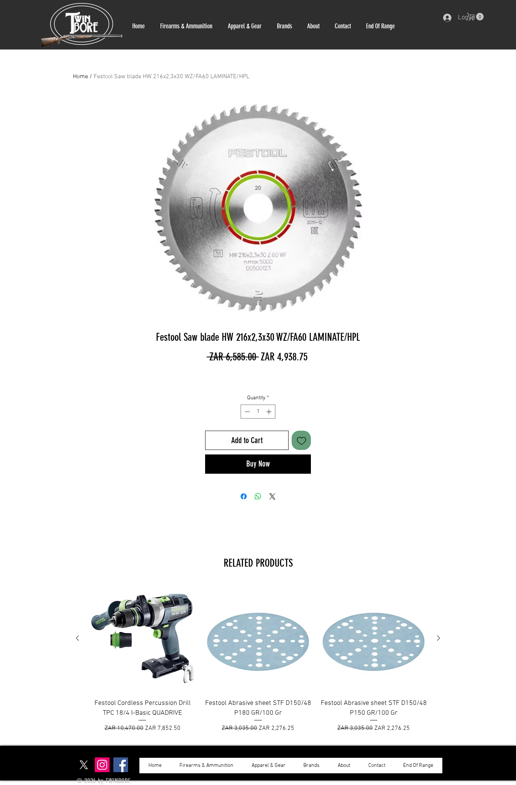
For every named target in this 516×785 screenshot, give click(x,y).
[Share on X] (272, 496)
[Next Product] (438, 638)
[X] (83, 764)
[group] (258, 658)
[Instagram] (102, 764)
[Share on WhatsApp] (258, 496)
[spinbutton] (258, 411)
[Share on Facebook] (243, 496)
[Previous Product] (77, 638)
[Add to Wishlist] (301, 440)
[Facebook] (120, 764)
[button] (186, 26)
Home (80, 76)
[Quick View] (142, 638)
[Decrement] (246, 411)
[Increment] (269, 411)
